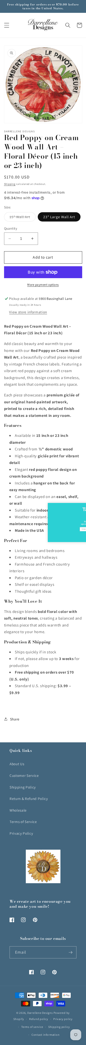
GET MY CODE (57, 536)
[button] (6, 25)
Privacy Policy (21, 833)
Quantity (10, 228)
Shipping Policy (23, 787)
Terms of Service (23, 821)
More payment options (43, 285)
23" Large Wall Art (59, 216)
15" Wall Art (23, 218)
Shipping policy (59, 1027)
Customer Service (24, 775)
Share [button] (15, 719)
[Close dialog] (84, 505)
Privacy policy (63, 1019)
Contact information (46, 1034)
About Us (17, 763)
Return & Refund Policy (29, 798)
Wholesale (18, 810)
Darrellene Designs (40, 1013)
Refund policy (38, 1019)
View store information (28, 312)
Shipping (10, 184)
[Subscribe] (70, 952)
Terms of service (32, 1027)
